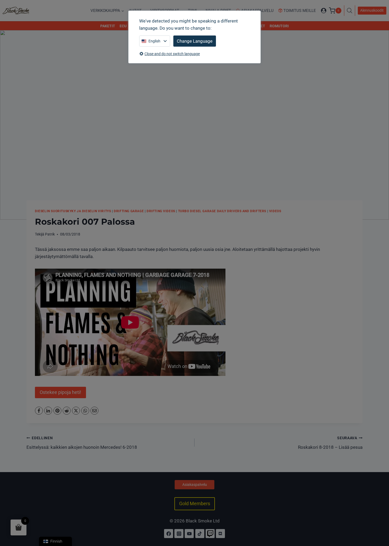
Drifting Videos (161, 211)
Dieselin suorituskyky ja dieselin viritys (73, 211)
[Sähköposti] (94, 411)
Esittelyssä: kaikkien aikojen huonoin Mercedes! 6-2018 (81, 443)
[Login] (323, 10)
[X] (76, 411)
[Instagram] (178, 533)
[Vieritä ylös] (379, 518)
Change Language (194, 41)
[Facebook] (39, 411)
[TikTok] (199, 533)
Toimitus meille (299, 10)
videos (275, 211)
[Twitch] (210, 533)
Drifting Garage (129, 211)
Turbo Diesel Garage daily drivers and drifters (222, 211)
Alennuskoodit (372, 10)
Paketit (107, 26)
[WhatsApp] (85, 411)
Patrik (50, 234)
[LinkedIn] (48, 411)
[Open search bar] (351, 10)
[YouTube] (189, 533)
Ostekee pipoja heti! (60, 392)
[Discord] (220, 533)
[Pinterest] (57, 411)
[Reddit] (67, 411)
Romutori (279, 26)
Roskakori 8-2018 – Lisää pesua (330, 443)
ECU (123, 26)
